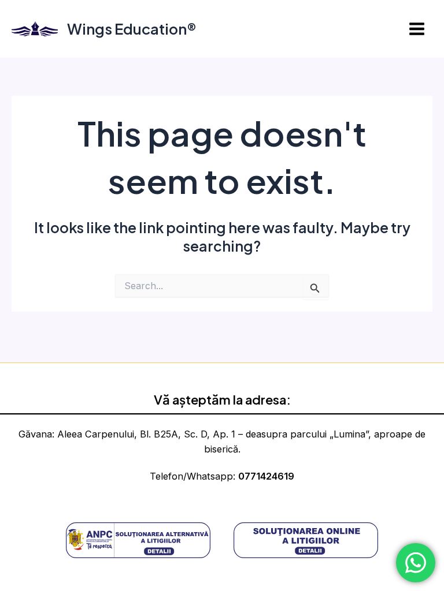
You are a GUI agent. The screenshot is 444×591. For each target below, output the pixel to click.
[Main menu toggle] (416, 29)
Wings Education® (132, 28)
